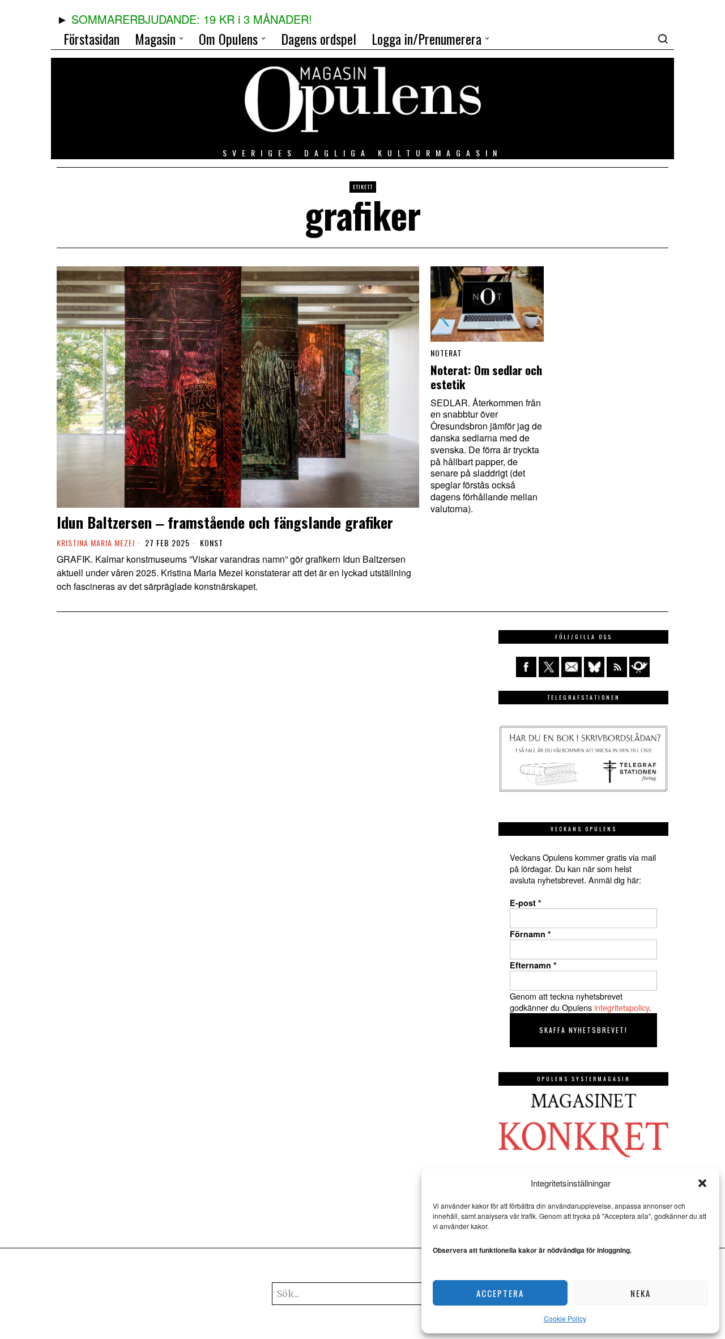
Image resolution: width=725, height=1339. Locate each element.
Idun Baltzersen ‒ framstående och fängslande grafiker (225, 522)
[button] (702, 1183)
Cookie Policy (565, 1318)
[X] (549, 667)
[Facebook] (526, 667)
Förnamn (530, 934)
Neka (640, 1293)
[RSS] (617, 667)
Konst (211, 543)
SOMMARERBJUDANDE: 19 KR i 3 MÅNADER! (191, 19)
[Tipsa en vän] (571, 667)
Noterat (446, 353)
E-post (525, 902)
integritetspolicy (621, 1007)
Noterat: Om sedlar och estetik (486, 377)
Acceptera (500, 1293)
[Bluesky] (594, 667)
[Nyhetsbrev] (639, 667)
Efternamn (533, 965)
